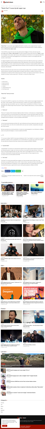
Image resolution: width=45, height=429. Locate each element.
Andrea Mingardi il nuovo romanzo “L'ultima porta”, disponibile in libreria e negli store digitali (32, 283)
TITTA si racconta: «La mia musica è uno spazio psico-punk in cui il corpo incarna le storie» (33, 259)
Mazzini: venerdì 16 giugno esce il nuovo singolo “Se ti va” (18, 370)
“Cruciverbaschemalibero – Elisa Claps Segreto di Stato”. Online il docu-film (33, 326)
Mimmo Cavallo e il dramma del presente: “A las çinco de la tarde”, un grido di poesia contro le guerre (22, 194)
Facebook (8, 171)
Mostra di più (41, 182)
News (2, 408)
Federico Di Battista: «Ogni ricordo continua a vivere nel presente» (11, 259)
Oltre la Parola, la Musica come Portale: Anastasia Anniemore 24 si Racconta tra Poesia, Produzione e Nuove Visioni (33, 240)
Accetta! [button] (4, 425)
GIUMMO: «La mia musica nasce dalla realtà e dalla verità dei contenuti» (11, 240)
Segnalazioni (28, 426)
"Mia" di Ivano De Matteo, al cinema (29, 344)
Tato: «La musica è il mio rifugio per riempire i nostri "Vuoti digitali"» (33, 221)
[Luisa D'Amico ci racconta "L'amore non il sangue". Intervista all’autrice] (3, 393)
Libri (1, 404)
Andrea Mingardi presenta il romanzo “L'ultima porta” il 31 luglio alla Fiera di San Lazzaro (11, 283)
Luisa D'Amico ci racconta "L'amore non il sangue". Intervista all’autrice (20, 392)
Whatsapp (18, 171)
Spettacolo (2, 410)
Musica (5, 167)
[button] (41, 2)
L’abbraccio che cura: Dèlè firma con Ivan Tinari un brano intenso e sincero (21, 381)
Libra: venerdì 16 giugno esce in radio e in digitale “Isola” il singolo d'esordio (21, 375)
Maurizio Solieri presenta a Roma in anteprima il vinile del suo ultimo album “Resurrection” (24, 387)
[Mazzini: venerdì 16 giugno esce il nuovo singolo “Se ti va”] (3, 370)
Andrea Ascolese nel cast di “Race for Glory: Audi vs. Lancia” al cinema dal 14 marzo (10, 326)
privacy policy (23, 426)
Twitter (13, 171)
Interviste (2, 402)
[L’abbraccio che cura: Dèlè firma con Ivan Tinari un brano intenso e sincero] (3, 381)
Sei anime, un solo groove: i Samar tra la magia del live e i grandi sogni (11, 221)
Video (2, 412)
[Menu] (1, 2)
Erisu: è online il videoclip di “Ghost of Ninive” (36, 193)
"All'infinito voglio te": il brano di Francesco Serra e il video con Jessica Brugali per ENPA (8, 193)
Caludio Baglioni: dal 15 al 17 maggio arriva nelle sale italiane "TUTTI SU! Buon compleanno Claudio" (10, 345)
